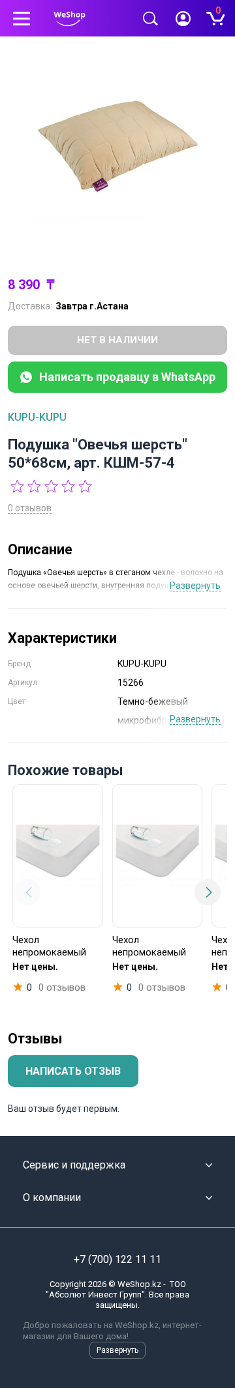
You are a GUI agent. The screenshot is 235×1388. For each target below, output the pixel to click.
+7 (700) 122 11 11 (117, 1259)
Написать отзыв (73, 1071)
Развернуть (195, 585)
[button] (27, 892)
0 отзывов (30, 508)
